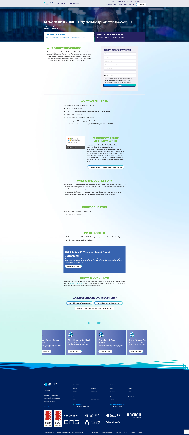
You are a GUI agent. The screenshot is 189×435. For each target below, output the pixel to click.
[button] (69, 37)
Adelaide (130, 388)
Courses (46, 18)
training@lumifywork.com (82, 406)
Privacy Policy (95, 432)
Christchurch (131, 396)
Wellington (130, 394)
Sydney (107, 37)
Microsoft (52, 18)
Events (120, 4)
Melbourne (112, 391)
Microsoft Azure (61, 18)
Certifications (94, 391)
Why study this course (52, 37)
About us (109, 4)
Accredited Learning (95, 399)
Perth (111, 396)
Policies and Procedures (106, 432)
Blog (125, 4)
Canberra (112, 399)
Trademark (132, 432)
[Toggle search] (130, 4)
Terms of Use (118, 432)
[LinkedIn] (45, 406)
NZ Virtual (121, 37)
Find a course (61, 3)
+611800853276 (127, 1)
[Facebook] (48, 406)
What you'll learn (64, 37)
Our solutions (74, 3)
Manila (129, 399)
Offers (115, 4)
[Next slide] (93, 37)
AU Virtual (114, 37)
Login (138, 1)
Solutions (75, 391)
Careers (74, 399)
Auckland (130, 391)
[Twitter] (51, 406)
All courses (100, 37)
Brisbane (112, 394)
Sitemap (140, 432)
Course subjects (75, 37)
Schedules (93, 388)
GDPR (125, 432)
